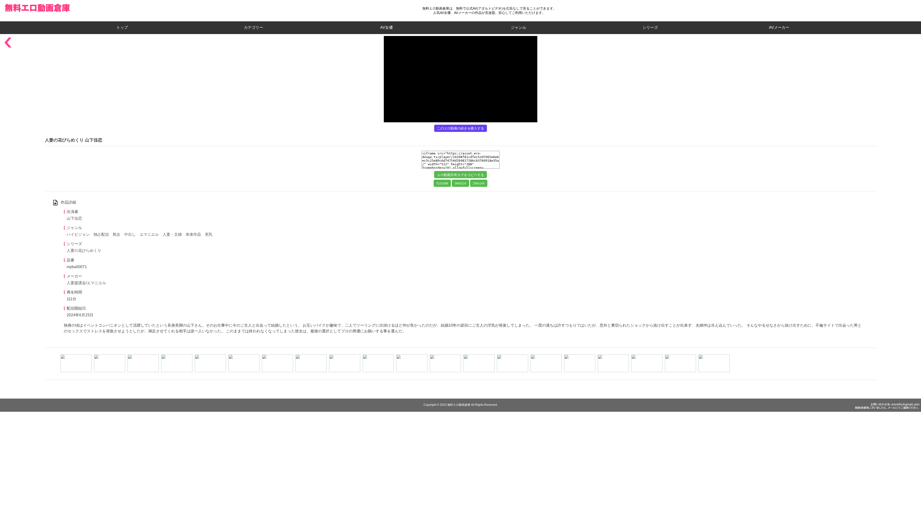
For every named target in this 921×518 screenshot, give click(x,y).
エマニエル (149, 234)
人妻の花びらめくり (84, 250)
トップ (124, 27)
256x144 (478, 183)
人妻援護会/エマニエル (86, 283)
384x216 (460, 183)
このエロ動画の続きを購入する (460, 128)
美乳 (209, 234)
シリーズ (650, 27)
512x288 (442, 183)
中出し (130, 234)
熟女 (116, 234)
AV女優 (385, 27)
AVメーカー (779, 27)
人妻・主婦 (172, 234)
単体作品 (193, 234)
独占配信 (101, 234)
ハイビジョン (78, 234)
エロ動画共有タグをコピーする (460, 175)
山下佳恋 (74, 218)
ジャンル (518, 27)
